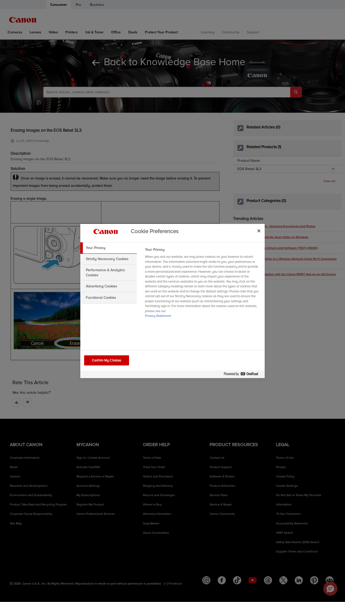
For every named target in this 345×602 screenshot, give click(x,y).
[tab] (108, 247)
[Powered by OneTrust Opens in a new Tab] (243, 375)
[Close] (258, 230)
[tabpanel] (202, 284)
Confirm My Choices (106, 360)
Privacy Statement (158, 316)
